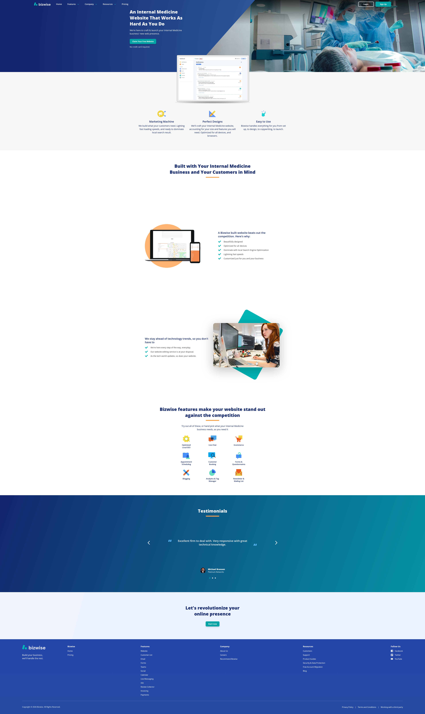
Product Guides (309, 659)
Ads (142, 683)
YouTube (398, 659)
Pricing (125, 4)
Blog (305, 671)
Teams (143, 667)
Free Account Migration (313, 667)
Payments (145, 695)
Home (59, 4)
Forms (143, 663)
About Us (224, 651)
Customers (307, 651)
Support (306, 655)
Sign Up (383, 4)
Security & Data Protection (314, 663)
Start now (212, 624)
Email (143, 659)
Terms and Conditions (367, 707)
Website (144, 651)
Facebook (399, 651)
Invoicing (144, 691)
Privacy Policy (347, 707)
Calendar (144, 675)
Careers (223, 655)
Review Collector (148, 687)
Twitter (398, 655)
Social (143, 671)
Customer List (146, 655)
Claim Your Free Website (143, 41)
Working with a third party (392, 707)
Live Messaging (147, 679)
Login (366, 4)
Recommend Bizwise (228, 659)
